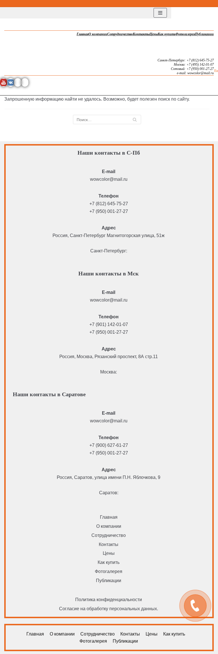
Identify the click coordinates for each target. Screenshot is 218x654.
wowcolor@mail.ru (108, 179)
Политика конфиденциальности (108, 599)
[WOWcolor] (21, 12)
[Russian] (215, 2)
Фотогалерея (185, 34)
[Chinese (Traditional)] (201, 2)
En (216, 71)
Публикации (204, 34)
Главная (83, 34)
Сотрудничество (120, 34)
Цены (154, 34)
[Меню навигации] (160, 13)
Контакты (141, 34)
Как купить (166, 34)
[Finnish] (208, 2)
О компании (98, 34)
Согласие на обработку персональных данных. (108, 608)
